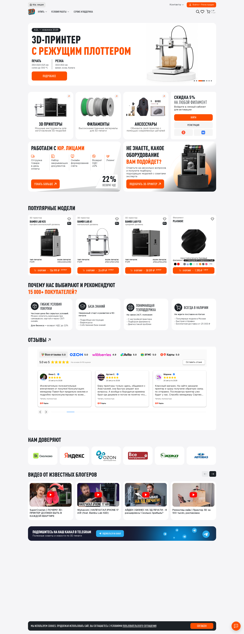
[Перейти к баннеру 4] (206, 80)
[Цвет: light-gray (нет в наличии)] (197, 264)
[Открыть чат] (236, 626)
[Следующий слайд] (212, 474)
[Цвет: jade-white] (181, 264)
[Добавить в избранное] (69, 219)
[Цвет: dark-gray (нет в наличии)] (203, 264)
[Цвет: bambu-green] (191, 264)
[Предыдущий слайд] (205, 474)
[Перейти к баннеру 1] (194, 80)
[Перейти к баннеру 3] (201, 80)
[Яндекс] (183, 132)
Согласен (202, 625)
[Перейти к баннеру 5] (209, 80)
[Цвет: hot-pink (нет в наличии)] (206, 264)
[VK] (203, 132)
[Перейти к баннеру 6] (211, 80)
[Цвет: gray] (184, 264)
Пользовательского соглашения (139, 625)
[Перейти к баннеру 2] (196, 80)
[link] (50, 245)
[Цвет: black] (175, 264)
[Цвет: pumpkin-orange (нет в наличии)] (200, 264)
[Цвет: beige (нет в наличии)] (194, 264)
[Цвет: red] (178, 264)
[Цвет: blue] (187, 264)
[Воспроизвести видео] (50, 494)
